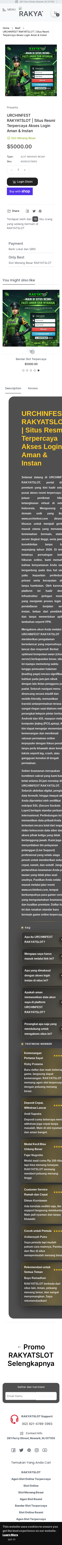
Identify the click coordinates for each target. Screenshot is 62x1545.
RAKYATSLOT (31, 1472)
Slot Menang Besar (31, 1492)
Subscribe (46, 1396)
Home (6, 28)
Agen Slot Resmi (31, 1499)
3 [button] (31, 370)
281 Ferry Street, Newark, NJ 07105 (37, 1)
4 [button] (35, 370)
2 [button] (27, 370)
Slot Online (31, 1485)
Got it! (11, 1539)
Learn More (10, 1535)
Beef (17, 28)
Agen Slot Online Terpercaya (31, 1479)
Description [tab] (13, 388)
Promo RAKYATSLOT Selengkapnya (31, 1355)
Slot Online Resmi (31, 1512)
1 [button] (23, 370)
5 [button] (38, 370)
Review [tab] (33, 388)
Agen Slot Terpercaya (31, 1519)
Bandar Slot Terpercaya (31, 359)
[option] (31, 332)
